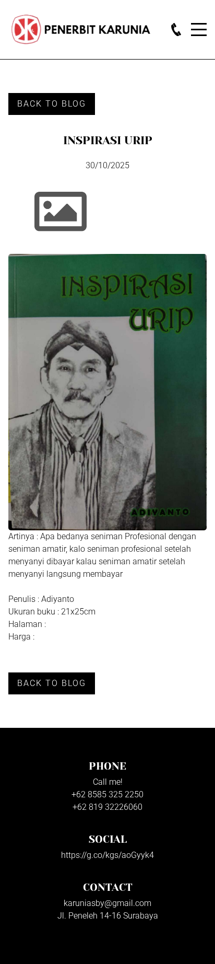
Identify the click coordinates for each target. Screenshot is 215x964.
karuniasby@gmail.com (107, 903)
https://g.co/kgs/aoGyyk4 (107, 855)
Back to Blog (51, 104)
